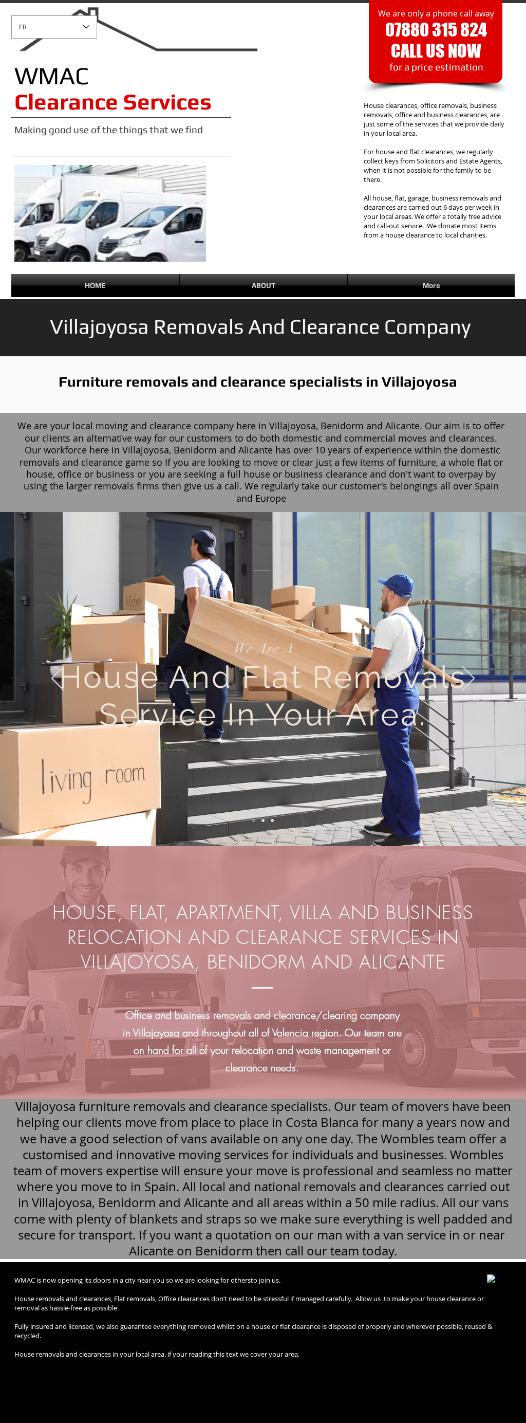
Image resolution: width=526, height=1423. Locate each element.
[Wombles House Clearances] (492, 1279)
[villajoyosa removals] (253, 820)
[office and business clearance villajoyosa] (272, 820)
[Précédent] (57, 679)
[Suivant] (468, 679)
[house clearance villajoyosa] (263, 820)
